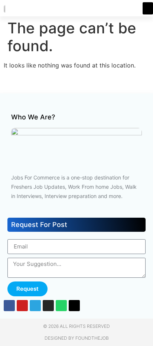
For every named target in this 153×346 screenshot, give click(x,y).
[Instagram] (48, 305)
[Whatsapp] (61, 305)
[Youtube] (22, 305)
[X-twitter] (74, 305)
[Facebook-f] (9, 305)
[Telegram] (35, 305)
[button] (148, 8)
